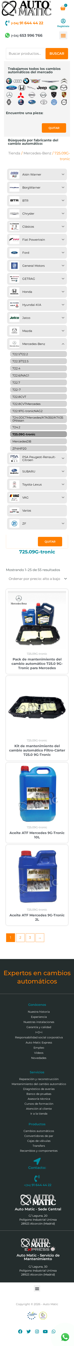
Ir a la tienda (38, 1113)
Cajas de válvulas (39, 1141)
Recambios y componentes (39, 1151)
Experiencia (39, 1017)
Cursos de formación (38, 1104)
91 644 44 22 (27, 23)
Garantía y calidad (38, 1027)
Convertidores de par (38, 1136)
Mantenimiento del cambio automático (39, 1084)
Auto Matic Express (39, 1042)
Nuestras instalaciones (38, 1022)
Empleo (39, 1047)
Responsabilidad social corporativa (39, 1037)
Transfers (39, 1146)
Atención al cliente (39, 1108)
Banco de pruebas (38, 1094)
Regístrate (63, 26)
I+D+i (38, 1032)
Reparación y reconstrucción (39, 1079)
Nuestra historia (39, 1011)
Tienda (14, 153)
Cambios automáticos (38, 1131)
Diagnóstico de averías (39, 1089)
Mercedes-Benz (37, 153)
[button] (63, 35)
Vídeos (38, 1053)
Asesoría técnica (39, 1099)
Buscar (57, 53)
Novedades (38, 1058)
